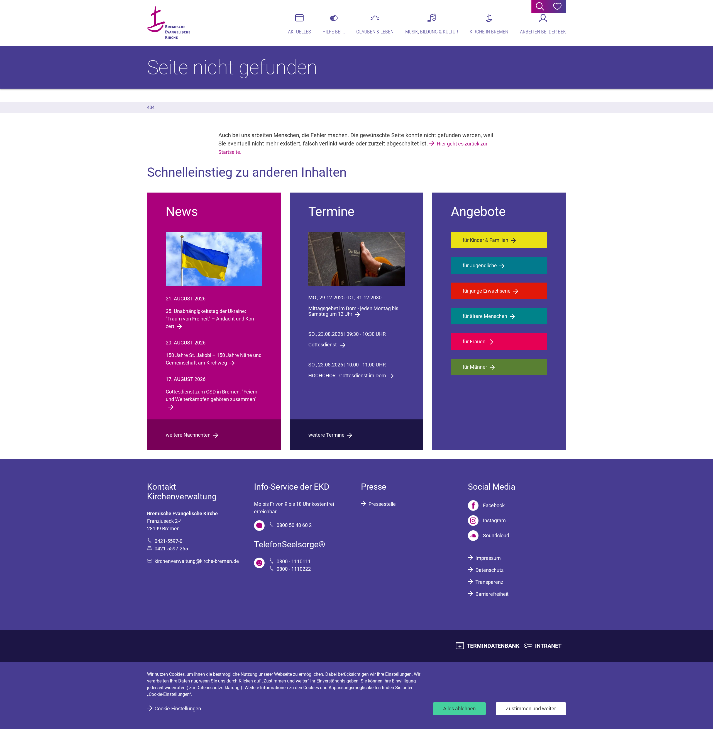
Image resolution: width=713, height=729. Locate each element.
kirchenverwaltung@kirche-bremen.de (197, 561)
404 (151, 107)
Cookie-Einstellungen (178, 708)
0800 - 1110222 (294, 569)
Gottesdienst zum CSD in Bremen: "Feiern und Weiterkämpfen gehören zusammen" (211, 395)
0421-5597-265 (171, 548)
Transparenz (489, 582)
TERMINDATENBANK (493, 645)
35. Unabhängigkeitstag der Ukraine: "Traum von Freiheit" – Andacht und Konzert (210, 318)
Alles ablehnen (459, 708)
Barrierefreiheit (492, 594)
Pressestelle (382, 504)
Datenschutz (489, 570)
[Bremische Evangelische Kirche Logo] (168, 22)
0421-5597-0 (168, 541)
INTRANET (548, 645)
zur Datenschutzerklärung (215, 687)
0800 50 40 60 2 (294, 525)
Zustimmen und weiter (531, 708)
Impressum (488, 558)
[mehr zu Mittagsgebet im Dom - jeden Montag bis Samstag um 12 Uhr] (356, 259)
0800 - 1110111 (294, 561)
